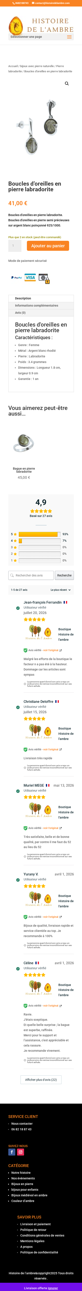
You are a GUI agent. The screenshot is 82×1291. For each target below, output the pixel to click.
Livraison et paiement (35, 1224)
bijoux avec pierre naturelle (37, 66)
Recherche (64, 575)
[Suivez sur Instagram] (20, 1152)
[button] (67, 83)
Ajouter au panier (48, 245)
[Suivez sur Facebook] (11, 1152)
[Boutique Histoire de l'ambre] (40, 634)
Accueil (13, 66)
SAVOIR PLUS (29, 1217)
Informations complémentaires (36, 305)
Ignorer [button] (53, 1288)
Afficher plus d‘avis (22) (41, 1079)
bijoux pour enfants (24, 1189)
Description (23, 298)
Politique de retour (33, 1230)
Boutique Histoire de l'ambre (66, 634)
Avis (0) (20, 312)
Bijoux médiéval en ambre (29, 1195)
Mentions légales (32, 1241)
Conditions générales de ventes (42, 1235)
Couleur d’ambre (22, 1201)
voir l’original (50, 650)
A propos (26, 1246)
